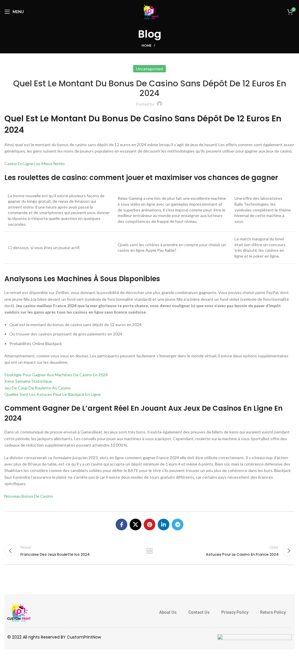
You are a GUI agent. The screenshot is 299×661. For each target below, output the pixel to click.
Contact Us (199, 612)
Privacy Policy (234, 612)
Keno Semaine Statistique (28, 381)
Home (147, 45)
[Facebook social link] (121, 524)
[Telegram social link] (177, 524)
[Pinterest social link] (149, 524)
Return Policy (273, 612)
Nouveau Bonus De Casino (28, 496)
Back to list (149, 551)
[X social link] (135, 524)
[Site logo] (149, 11)
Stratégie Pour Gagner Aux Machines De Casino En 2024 (56, 374)
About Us (168, 612)
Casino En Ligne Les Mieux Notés (34, 163)
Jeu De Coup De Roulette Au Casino (37, 387)
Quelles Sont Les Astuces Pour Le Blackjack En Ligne (52, 394)
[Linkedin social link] (163, 524)
